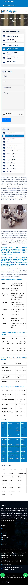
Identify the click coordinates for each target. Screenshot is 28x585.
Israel (3, 455)
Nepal (22, 434)
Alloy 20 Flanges (11, 148)
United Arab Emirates (18, 428)
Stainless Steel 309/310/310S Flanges (12, 40)
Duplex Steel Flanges (12, 168)
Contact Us (4, 544)
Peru (17, 455)
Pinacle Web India (20, 577)
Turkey (17, 434)
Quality (3, 539)
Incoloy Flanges (11, 163)
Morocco (23, 451)
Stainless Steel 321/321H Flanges (12, 53)
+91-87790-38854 (9, 2)
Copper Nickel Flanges (12, 139)
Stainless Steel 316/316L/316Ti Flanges (12, 44)
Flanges (3, 533)
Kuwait (17, 423)
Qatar (3, 427)
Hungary (17, 444)
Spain (3, 451)
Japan (22, 455)
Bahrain (10, 423)
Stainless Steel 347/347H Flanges (12, 57)
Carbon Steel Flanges (12, 145)
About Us (4, 531)
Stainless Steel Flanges (12, 136)
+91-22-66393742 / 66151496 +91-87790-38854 (13, 568)
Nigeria (17, 451)
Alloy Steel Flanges (11, 142)
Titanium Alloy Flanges (12, 151)
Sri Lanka (4, 444)
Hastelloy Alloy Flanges (12, 159)
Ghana (17, 439)
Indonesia (23, 448)
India (3, 423)
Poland (22, 444)
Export (3, 542)
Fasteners (4, 535)
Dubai (22, 423)
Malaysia (10, 451)
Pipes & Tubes (5, 537)
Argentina (10, 458)
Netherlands (11, 455)
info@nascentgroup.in (10, 5)
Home (3, 528)
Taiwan (9, 448)
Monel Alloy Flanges (12, 157)
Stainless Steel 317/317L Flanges (12, 49)
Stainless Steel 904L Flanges (11, 62)
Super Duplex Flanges (12, 171)
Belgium (10, 444)
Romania (23, 458)
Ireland (17, 448)
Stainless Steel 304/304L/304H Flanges (12, 35)
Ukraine (17, 458)
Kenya (9, 439)
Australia (4, 448)
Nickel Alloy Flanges (12, 154)
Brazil (3, 434)
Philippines (23, 427)
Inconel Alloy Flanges (12, 165)
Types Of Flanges (11, 133)
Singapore (4, 439)
